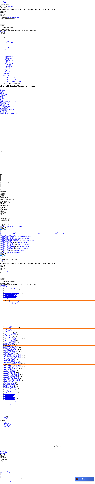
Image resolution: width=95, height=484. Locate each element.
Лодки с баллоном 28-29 (58, 232)
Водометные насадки (9, 56)
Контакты (4, 433)
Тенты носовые (22, 232)
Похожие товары (3, 109)
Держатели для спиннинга (10, 54)
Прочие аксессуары (8, 67)
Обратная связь (3, 451)
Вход (4, 1)
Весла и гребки (8, 53)
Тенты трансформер (42, 232)
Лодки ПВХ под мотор (9, 41)
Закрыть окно (3, 31)
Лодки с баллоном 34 (18, 233)
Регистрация (5, 2)
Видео (1, 112)
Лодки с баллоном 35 (26, 233)
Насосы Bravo (3, 232)
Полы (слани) (7, 62)
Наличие (2, 110)
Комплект (2, 104)
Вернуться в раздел (4, 101)
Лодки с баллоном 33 (10, 233)
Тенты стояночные (34, 232)
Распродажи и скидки (7, 424)
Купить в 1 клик (10, 226)
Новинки (4, 422)
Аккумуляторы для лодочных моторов (12, 52)
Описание (2, 105)
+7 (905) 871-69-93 (3, 6)
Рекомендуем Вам (3, 286)
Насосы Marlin (8, 232)
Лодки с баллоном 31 (84, 232)
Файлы (1, 111)
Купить (23, 238)
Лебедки (6, 57)
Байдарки (6, 44)
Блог (3, 435)
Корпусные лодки (8, 48)
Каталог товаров (3, 38)
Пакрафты (7, 45)
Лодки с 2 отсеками (67, 232)
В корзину (20, 226)
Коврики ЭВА (7, 69)
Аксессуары (5, 51)
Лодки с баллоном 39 (60, 233)
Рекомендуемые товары (7, 425)
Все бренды (5, 418)
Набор (1, 103)
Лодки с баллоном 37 (43, 233)
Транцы (6, 70)
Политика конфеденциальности (9, 437)
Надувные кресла (8, 65)
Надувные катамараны (9, 46)
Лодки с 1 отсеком (50, 232)
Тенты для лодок (8, 68)
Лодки (4, 40)
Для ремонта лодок (8, 55)
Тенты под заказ (28, 232)
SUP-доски (7, 49)
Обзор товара (2, 102)
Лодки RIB (7, 47)
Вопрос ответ (5, 434)
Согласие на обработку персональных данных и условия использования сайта (17, 436)
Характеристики (3, 106)
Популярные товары (6, 423)
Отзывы (1, 108)
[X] (5, 229)
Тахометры (7, 59)
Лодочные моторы (8, 43)
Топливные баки (8, 64)
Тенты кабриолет (15, 232)
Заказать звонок (10, 6)
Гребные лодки (5, 417)
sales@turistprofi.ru (53, 440)
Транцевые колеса (8, 66)
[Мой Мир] (4, 229)
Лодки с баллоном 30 (75, 232)
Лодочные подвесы (8, 58)
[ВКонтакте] (1, 229)
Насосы (6, 61)
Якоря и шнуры (8, 71)
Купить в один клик (13, 472)
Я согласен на (11, 17)
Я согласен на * (11, 471)
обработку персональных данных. (13, 17)
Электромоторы (8, 50)
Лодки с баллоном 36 (35, 233)
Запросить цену (10, 482)
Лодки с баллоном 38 (52, 233)
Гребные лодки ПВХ (9, 42)
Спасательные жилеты (9, 63)
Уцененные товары (6, 426)
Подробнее (29, 236)
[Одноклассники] (2, 229)
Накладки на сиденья (9, 60)
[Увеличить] (9, 113)
